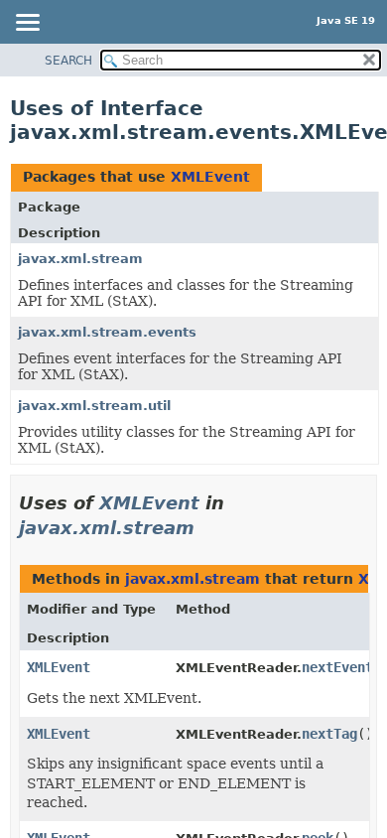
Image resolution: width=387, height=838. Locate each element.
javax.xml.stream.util (94, 405)
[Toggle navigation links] (27, 24)
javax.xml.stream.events (107, 332)
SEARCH (68, 61)
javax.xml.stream (80, 258)
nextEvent (337, 667)
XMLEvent (210, 177)
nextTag (329, 734)
